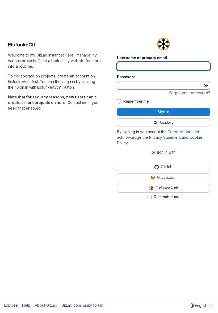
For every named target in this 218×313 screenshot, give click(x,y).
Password (126, 77)
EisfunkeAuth (19, 81)
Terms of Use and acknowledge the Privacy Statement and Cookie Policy (159, 137)
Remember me (136, 101)
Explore (11, 305)
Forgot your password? (189, 92)
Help (26, 305)
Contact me (77, 102)
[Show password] (206, 85)
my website (75, 60)
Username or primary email (142, 58)
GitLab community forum (82, 305)
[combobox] (200, 305)
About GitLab (46, 305)
